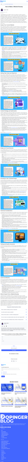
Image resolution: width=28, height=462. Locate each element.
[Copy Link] (16, 361)
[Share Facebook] (11, 361)
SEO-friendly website (16, 81)
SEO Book (2, 436)
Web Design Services (4, 435)
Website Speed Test (4, 444)
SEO (2, 285)
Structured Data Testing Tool (5, 448)
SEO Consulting (3, 431)
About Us (2, 454)
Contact (2, 455)
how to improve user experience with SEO (16, 57)
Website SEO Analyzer (4, 442)
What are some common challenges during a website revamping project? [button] (12, 319)
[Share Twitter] (14, 361)
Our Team (2, 456)
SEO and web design (8, 132)
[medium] (6, 326)
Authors (2, 459)
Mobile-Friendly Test (4, 447)
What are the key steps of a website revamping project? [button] (10, 314)
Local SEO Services (4, 437)
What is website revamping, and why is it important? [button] (9, 309)
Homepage (2, 451)
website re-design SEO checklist (7, 228)
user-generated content (14, 127)
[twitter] (2, 326)
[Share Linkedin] (13, 361)
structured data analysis (18, 285)
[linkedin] (4, 326)
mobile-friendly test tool (23, 191)
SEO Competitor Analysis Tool (5, 443)
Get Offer (3, 376)
